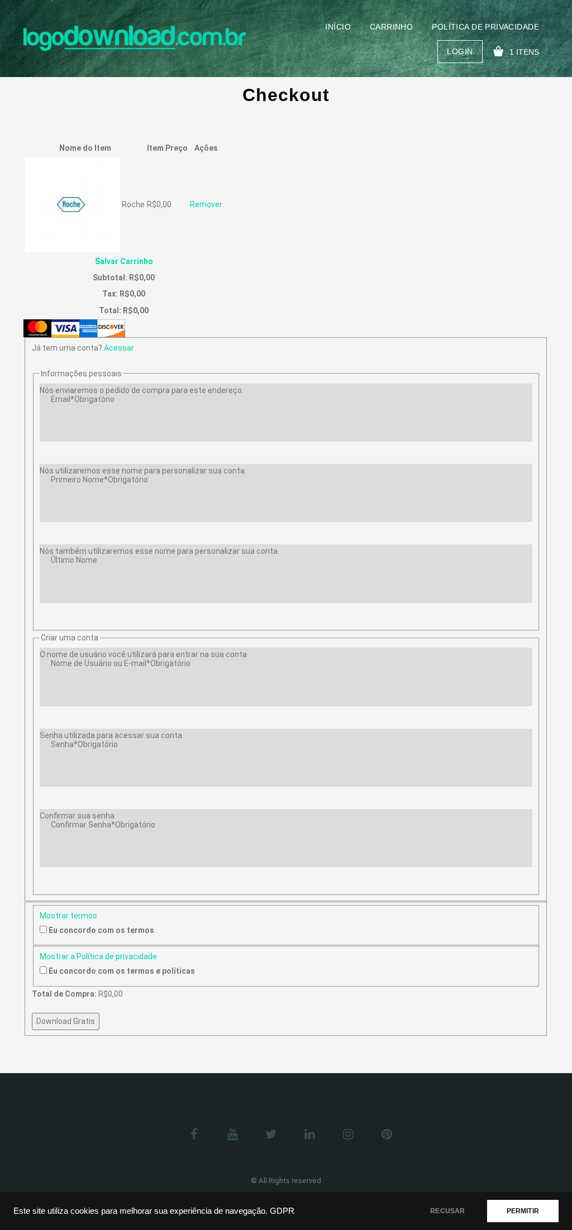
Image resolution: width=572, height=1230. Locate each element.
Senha (84, 744)
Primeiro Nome (99, 479)
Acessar (119, 347)
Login (460, 51)
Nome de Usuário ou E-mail (120, 663)
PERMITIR (523, 1211)
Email (83, 399)
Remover (206, 204)
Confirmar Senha (103, 824)
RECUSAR (447, 1211)
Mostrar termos (68, 915)
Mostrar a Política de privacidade (98, 956)
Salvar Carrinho (124, 261)
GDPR (282, 1211)
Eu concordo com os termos (101, 930)
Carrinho (391, 26)
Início (338, 26)
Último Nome (74, 560)
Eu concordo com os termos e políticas (122, 970)
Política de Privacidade (485, 26)
